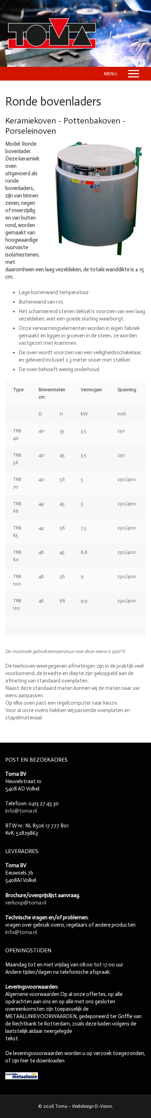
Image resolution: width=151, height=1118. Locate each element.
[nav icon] (133, 74)
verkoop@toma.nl (25, 903)
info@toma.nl (21, 811)
